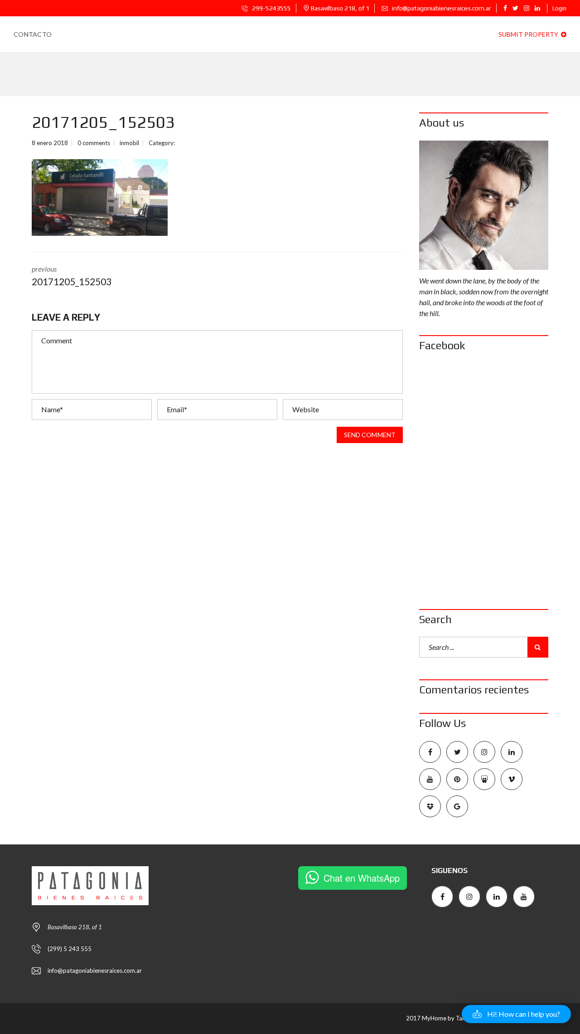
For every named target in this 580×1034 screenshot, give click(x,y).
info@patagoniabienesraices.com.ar (441, 8)
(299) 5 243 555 (70, 948)
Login (559, 8)
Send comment (370, 435)
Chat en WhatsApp (362, 877)
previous (71, 275)
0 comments (93, 142)
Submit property (529, 34)
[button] (516, 1014)
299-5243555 (271, 8)
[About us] (483, 205)
